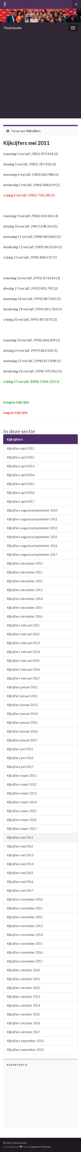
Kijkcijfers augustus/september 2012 (32, 528)
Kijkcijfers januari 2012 (22, 696)
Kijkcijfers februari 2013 (23, 643)
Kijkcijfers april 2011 (20, 448)
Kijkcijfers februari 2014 (23, 652)
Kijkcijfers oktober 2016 (23, 1023)
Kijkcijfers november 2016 (25, 952)
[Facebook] (4, 3)
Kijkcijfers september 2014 (25, 1050)
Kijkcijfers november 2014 (25, 935)
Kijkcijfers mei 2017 (20, 890)
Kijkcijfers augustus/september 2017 (32, 554)
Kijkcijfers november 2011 (25, 908)
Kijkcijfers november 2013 (25, 926)
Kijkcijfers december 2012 (24, 581)
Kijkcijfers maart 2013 (22, 793)
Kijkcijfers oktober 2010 (23, 970)
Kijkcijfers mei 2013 (20, 855)
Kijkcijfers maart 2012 (22, 784)
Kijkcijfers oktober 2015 (23, 1014)
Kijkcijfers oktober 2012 (23, 988)
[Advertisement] (40, 75)
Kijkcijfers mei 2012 (20, 846)
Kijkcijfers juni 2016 (20, 758)
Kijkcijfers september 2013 (25, 1041)
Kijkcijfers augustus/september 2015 (32, 537)
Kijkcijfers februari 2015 (23, 660)
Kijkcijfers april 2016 (20, 492)
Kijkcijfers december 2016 (24, 616)
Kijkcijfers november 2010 (25, 899)
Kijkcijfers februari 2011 (23, 625)
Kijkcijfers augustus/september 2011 (32, 519)
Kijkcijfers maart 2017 (22, 828)
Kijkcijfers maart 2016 (22, 820)
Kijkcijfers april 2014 (20, 475)
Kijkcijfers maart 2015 (22, 811)
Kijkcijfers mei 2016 (20, 882)
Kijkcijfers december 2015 (24, 607)
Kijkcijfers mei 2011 (20, 837)
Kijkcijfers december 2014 (24, 599)
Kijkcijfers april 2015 (20, 484)
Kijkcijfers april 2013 (20, 466)
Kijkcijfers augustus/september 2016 (32, 546)
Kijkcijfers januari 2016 (22, 731)
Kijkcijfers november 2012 (25, 917)
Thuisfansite (12, 28)
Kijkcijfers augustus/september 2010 (32, 510)
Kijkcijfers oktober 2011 (23, 979)
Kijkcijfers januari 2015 (22, 722)
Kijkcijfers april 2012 (20, 457)
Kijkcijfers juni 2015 (20, 749)
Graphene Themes (40, 1146)
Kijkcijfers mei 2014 (20, 864)
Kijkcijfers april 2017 (20, 501)
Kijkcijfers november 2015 (25, 943)
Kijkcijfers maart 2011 (22, 775)
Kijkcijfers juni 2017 (20, 767)
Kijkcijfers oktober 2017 (23, 1032)
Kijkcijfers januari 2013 (22, 705)
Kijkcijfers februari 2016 (23, 669)
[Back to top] (71, 1126)
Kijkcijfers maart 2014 (22, 802)
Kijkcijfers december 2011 (24, 572)
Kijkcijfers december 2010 (24, 563)
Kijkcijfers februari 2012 (23, 634)
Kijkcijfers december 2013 (24, 590)
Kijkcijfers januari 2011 (22, 687)
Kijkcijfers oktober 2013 (23, 996)
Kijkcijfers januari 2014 (22, 714)
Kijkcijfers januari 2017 (22, 740)
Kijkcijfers (33, 131)
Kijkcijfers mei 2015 (20, 873)
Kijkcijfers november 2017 (25, 961)
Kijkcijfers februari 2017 (23, 678)
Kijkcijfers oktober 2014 (23, 1005)
